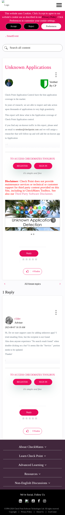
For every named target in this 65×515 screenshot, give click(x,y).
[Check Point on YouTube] (33, 501)
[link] (20, 501)
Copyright (13, 512)
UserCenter (52, 512)
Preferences (51, 26)
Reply (29, 253)
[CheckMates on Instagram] (44, 501)
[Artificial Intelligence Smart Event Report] (60, 284)
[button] (13, 26)
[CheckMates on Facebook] (39, 501)
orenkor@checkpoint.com (27, 129)
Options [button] (59, 36)
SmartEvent (12, 36)
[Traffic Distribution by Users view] (5, 284)
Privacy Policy (49, 17)
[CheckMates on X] (27, 501)
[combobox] (32, 48)
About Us (40, 512)
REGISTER (22, 166)
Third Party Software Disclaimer (33, 193)
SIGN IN (43, 166)
